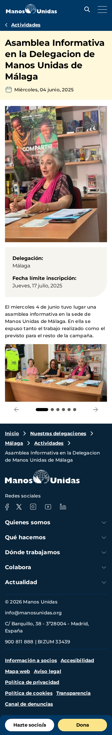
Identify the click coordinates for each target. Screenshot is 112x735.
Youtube (48, 507)
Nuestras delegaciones (58, 433)
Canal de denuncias (29, 704)
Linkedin (63, 507)
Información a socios (31, 660)
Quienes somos (28, 522)
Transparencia (73, 693)
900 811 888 (19, 642)
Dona (82, 725)
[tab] (42, 409)
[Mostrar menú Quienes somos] (104, 522)
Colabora (18, 567)
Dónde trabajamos (32, 552)
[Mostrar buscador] (85, 9)
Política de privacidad (32, 682)
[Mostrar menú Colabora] (104, 567)
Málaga (14, 443)
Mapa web (17, 671)
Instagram (33, 507)
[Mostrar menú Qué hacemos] (104, 537)
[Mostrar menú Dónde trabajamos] (104, 552)
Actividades (25, 25)
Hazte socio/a (29, 725)
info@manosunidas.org (33, 613)
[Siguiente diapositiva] (95, 410)
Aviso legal (47, 671)
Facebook (7, 506)
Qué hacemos (25, 537)
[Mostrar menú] (101, 9)
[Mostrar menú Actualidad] (104, 582)
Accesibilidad (77, 660)
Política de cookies (29, 693)
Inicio (12, 433)
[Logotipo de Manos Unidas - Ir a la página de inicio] (31, 12)
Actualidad (21, 582)
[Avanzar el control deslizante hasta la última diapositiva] (16, 410)
